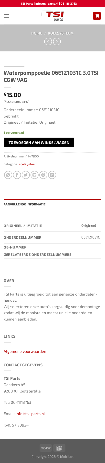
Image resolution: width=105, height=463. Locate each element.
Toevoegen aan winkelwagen (39, 142)
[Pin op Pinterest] (43, 175)
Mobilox (67, 456)
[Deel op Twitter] (26, 175)
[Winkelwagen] (97, 16)
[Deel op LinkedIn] (52, 175)
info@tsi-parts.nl (30, 413)
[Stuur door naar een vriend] (35, 175)
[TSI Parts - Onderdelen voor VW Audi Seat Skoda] (52, 15)
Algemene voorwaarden (25, 351)
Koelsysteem (61, 33)
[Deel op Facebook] (17, 175)
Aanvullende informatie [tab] (25, 204)
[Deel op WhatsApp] (8, 175)
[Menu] (7, 16)
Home (36, 33)
